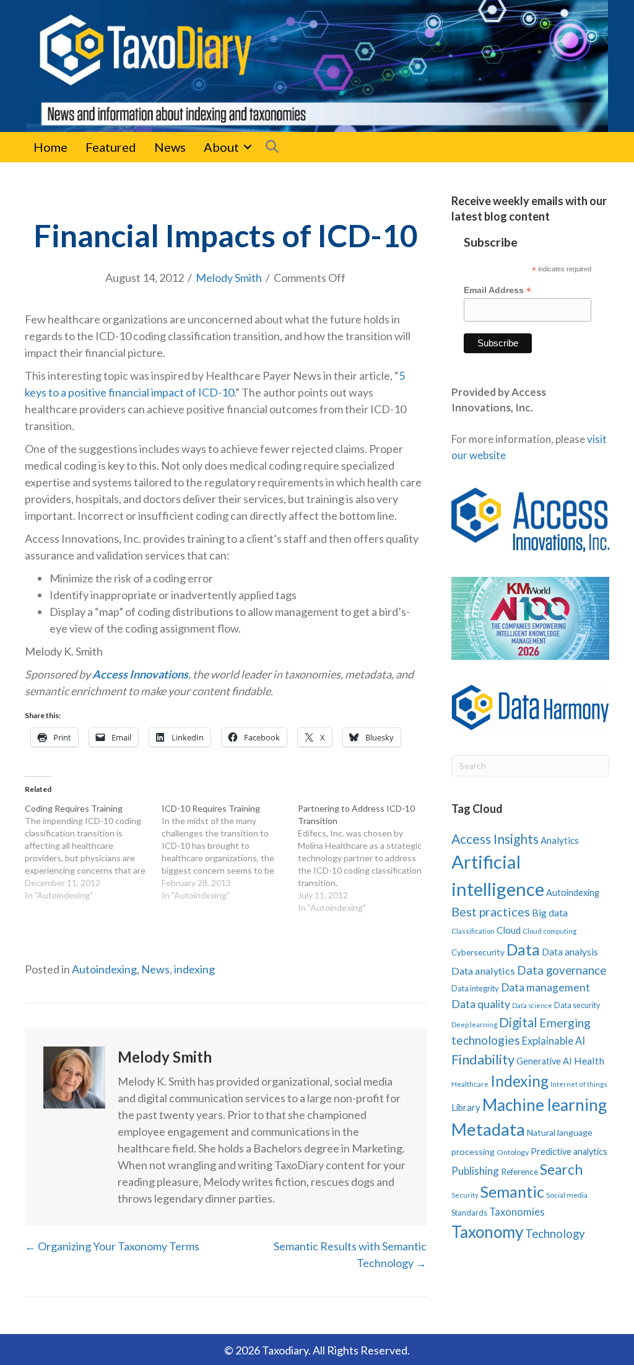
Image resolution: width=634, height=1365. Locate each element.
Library (465, 1107)
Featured (110, 146)
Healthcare (470, 1084)
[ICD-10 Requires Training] (230, 852)
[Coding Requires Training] (93, 852)
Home (50, 146)
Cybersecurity (478, 952)
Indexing (519, 1081)
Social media (567, 1195)
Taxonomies (517, 1212)
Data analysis (570, 951)
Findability (483, 1059)
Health (589, 1060)
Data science (532, 1005)
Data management (545, 987)
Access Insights (495, 838)
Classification (473, 931)
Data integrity (475, 988)
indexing (194, 969)
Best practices (490, 911)
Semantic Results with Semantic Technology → (350, 1254)
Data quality (480, 1004)
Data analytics (483, 971)
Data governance (561, 970)
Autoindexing (104, 969)
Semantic (512, 1191)
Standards (469, 1213)
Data (523, 949)
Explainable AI (553, 1041)
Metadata (488, 1129)
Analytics (560, 840)
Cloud (509, 930)
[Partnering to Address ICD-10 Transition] (366, 858)
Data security (577, 1005)
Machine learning (544, 1105)
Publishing (475, 1170)
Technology (555, 1233)
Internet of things (578, 1084)
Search (561, 1169)
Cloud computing (549, 931)
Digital (518, 1022)
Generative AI (544, 1061)
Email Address (497, 290)
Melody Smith (229, 277)
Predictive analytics (569, 1151)
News (170, 146)
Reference (519, 1172)
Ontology (513, 1152)
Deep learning (474, 1024)
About (221, 146)
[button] (247, 147)
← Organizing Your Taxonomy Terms (112, 1246)
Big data (550, 912)
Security (465, 1195)
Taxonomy (487, 1232)
